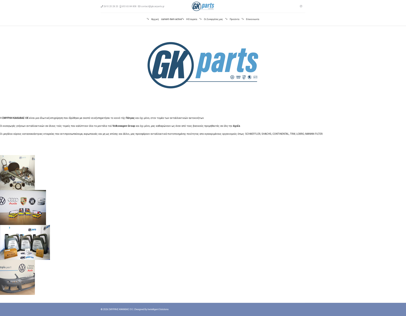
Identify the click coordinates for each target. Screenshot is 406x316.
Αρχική (155, 19)
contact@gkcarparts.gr (152, 6)
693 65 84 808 (129, 6)
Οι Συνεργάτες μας (213, 19)
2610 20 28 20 (111, 6)
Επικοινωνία (252, 19)
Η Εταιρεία (191, 19)
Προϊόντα (234, 19)
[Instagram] (301, 6)
